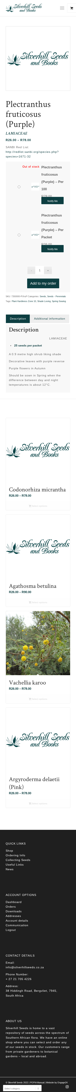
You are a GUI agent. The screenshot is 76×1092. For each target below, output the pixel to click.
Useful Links (15, 864)
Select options (39, 506)
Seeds (43, 296)
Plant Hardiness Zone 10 (24, 301)
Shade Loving (44, 301)
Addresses (13, 916)
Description (18, 318)
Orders (11, 906)
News (10, 869)
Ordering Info (15, 855)
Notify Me (52, 201)
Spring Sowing (59, 301)
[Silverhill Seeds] (31, 8)
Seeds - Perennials (56, 296)
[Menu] (62, 8)
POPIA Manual (37, 1082)
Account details (17, 920)
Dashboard (14, 902)
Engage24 (62, 1082)
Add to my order (43, 283)
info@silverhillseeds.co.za (25, 967)
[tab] (18, 318)
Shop (9, 850)
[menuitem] (63, 8)
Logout (11, 929)
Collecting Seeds (18, 860)
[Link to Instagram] (67, 1088)
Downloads (14, 911)
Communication (17, 925)
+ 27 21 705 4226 (19, 979)
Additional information (49, 318)
